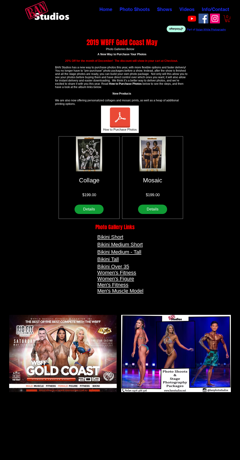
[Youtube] (192, 18)
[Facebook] (203, 18)
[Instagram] (215, 18)
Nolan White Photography (211, 29)
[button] (227, 18)
